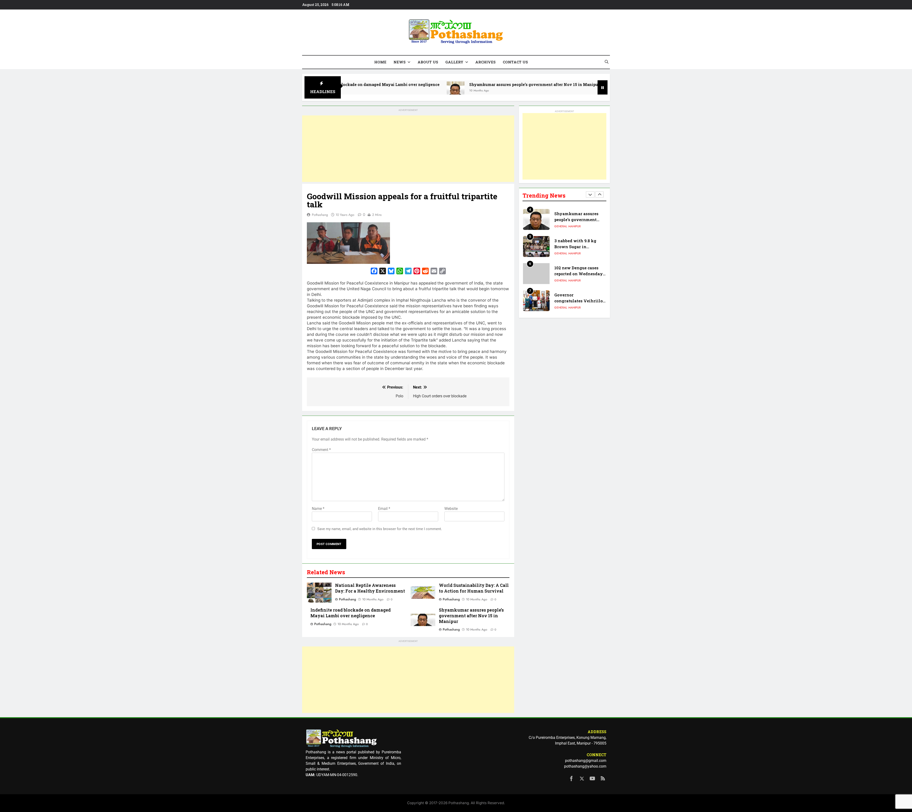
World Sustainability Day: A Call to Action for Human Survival (474, 588)
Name (318, 508)
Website (451, 508)
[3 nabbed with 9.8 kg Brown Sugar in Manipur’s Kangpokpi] (565, 90)
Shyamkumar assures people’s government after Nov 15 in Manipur (484, 84)
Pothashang (320, 214)
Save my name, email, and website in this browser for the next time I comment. (379, 529)
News (400, 62)
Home (380, 62)
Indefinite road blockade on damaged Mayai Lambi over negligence (350, 612)
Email (384, 508)
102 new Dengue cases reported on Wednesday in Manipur (578, 249)
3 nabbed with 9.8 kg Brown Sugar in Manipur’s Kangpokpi (576, 222)
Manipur (574, 230)
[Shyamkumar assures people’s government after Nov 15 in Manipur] (405, 90)
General (560, 230)
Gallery (454, 62)
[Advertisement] (408, 148)
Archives (485, 62)
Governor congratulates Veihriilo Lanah (578, 276)
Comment (321, 449)
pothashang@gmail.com (585, 760)
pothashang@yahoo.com (585, 766)
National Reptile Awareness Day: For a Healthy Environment (370, 588)
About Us (428, 62)
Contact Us (515, 62)
